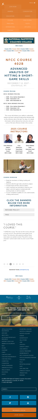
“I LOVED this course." (10, 264)
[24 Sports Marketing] (28, 297)
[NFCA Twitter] (10, 403)
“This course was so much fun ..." (14, 264)
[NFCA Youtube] (28, 403)
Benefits (10, 317)
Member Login (19, 410)
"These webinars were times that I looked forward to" (20, 264)
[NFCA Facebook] (10, 397)
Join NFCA (19, 415)
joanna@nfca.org (24, 269)
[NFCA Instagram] (28, 397)
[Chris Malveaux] (8, 138)
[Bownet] (19, 297)
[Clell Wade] (9, 297)
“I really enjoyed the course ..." (17, 264)
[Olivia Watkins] (30, 138)
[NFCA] (3, 2)
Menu (32, 3)
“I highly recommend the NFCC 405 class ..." (7, 264)
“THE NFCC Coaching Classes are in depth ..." (4, 264)
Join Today (28, 317)
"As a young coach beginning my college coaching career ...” (23, 264)
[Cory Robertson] (19, 138)
